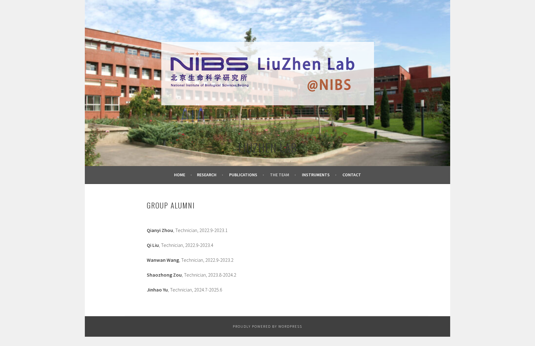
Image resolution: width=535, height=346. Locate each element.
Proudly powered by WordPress (267, 326)
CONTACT (351, 174)
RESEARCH (206, 174)
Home (179, 174)
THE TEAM (279, 174)
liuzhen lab (267, 147)
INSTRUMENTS (316, 174)
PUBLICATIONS (243, 174)
